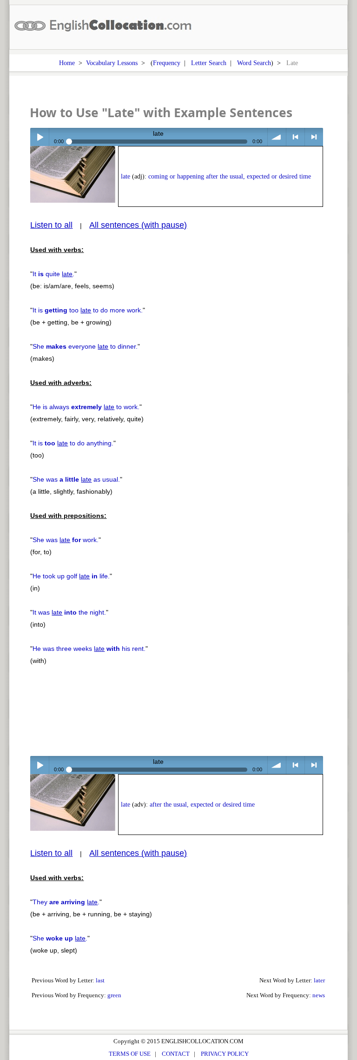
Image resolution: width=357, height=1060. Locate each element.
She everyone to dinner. (85, 346)
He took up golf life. (71, 576)
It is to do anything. (73, 443)
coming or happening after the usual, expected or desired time (229, 176)
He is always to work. (86, 407)
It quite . (53, 274)
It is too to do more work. (88, 310)
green (114, 995)
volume (277, 137)
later (319, 980)
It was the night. (69, 612)
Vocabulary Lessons (112, 62)
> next (314, 137)
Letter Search (208, 62)
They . (66, 902)
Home (67, 62)
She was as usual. (76, 479)
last (100, 980)
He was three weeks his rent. (89, 648)
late (125, 176)
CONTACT (176, 1053)
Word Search (254, 62)
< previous (295, 137)
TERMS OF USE (130, 1053)
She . (60, 938)
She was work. (66, 539)
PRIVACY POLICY (225, 1053)
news (318, 995)
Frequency (166, 62)
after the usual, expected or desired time (202, 804)
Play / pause (39, 137)
